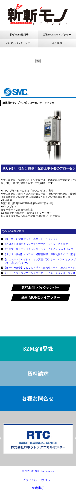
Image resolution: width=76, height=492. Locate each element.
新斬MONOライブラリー (57, 34)
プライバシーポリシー (38, 480)
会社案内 (57, 43)
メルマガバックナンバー (19, 43)
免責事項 (38, 488)
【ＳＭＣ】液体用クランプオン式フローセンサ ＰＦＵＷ (36, 244)
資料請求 (38, 373)
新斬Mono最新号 (19, 34)
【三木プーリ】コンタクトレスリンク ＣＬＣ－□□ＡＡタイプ (38, 249)
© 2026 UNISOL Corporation (38, 471)
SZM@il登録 (38, 349)
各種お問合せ (38, 398)
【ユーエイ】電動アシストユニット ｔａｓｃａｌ (32, 239)
